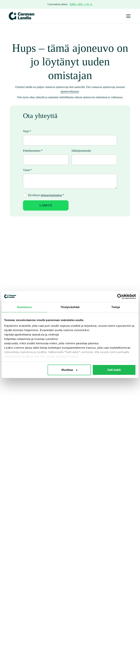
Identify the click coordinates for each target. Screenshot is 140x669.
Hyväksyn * (46, 195)
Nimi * (27, 131)
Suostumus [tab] (24, 307)
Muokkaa (67, 369)
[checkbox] (25, 195)
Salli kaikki (114, 369)
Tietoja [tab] (115, 307)
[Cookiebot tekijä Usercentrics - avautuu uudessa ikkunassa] (120, 296)
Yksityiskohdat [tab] (70, 307)
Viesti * (27, 170)
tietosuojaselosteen (51, 195)
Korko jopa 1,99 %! (81, 4)
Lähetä (46, 205)
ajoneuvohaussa (70, 91)
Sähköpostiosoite (81, 150)
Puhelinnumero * (33, 150)
